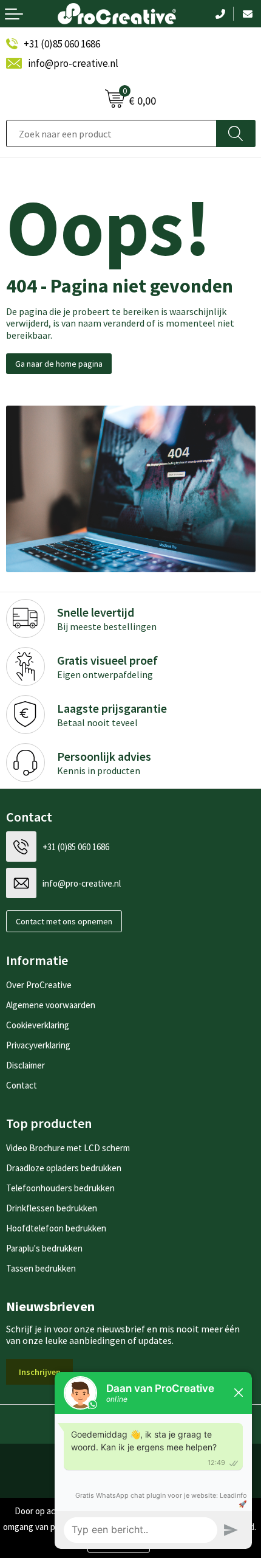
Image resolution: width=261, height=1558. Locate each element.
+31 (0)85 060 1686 (62, 43)
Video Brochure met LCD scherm (68, 1148)
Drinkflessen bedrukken (51, 1208)
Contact (21, 1085)
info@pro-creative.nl (73, 63)
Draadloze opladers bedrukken (63, 1168)
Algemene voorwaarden (50, 1005)
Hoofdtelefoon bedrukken (56, 1228)
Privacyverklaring (38, 1045)
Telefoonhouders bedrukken (60, 1188)
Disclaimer (25, 1065)
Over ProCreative (39, 985)
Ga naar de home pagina (59, 363)
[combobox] (111, 133)
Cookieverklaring (37, 1025)
